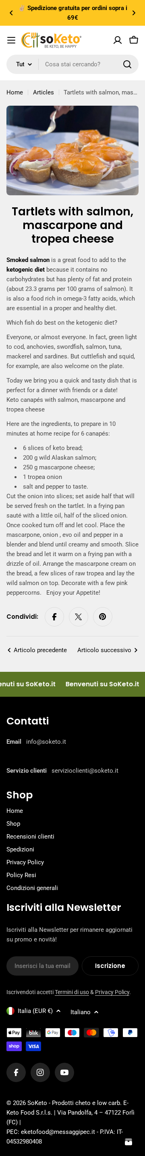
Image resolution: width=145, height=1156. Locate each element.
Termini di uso (72, 992)
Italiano (80, 1012)
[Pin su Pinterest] (102, 616)
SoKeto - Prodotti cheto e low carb (73, 1103)
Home (14, 92)
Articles (43, 92)
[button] (11, 13)
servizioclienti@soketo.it (85, 770)
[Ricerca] (127, 64)
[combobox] (72, 64)
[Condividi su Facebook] (54, 616)
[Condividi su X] (78, 616)
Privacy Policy (112, 992)
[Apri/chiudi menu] (11, 40)
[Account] (117, 40)
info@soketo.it (46, 741)
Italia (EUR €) (35, 1011)
